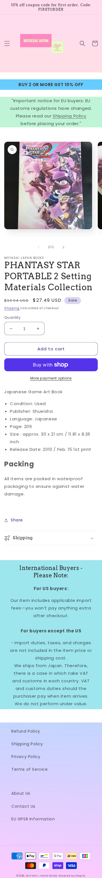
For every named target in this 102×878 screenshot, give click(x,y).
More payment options (51, 378)
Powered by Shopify (72, 875)
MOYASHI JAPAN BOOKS (41, 875)
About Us (20, 793)
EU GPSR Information (33, 819)
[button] (7, 43)
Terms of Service (29, 769)
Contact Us (23, 806)
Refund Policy (25, 731)
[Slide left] (38, 247)
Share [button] (17, 520)
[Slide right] (63, 247)
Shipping (12, 308)
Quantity (12, 317)
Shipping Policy (69, 116)
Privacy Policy (25, 756)
